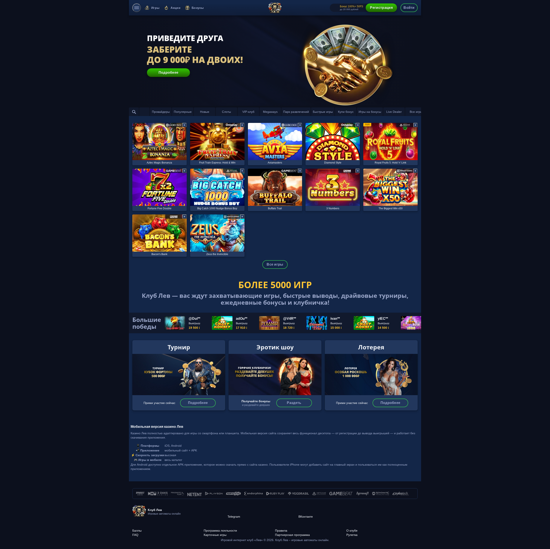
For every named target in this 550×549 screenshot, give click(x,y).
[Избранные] (144, 111)
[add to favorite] (184, 125)
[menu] (136, 7)
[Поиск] (134, 111)
